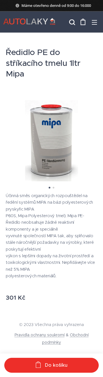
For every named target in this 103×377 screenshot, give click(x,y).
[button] (71, 22)
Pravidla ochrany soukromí (40, 334)
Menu (94, 22)
